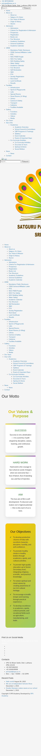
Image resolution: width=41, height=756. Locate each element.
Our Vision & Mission (17, 19)
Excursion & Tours (21, 145)
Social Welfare (20, 149)
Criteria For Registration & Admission (23, 30)
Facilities (9, 85)
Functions (13, 112)
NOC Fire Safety (16, 59)
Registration (14, 35)
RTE (11, 54)
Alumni (12, 24)
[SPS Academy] (4, 159)
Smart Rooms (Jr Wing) (18, 96)
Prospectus (14, 32)
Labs (12, 92)
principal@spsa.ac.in (9, 3)
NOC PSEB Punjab (16, 57)
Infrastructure (15, 87)
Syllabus (18, 134)
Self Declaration (15, 70)
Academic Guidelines (17, 41)
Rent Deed (14, 79)
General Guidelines (17, 43)
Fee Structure (15, 39)
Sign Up (12, 753)
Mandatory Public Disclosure (20, 50)
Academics (14, 125)
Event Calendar (20, 136)
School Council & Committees (25, 129)
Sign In (17, 753)
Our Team (9, 120)
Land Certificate (15, 81)
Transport (13, 103)
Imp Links (9, 123)
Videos (12, 116)
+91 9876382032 (7, 1)
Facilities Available (16, 107)
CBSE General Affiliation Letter (20, 52)
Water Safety (14, 63)
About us (9, 13)
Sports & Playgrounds (17, 90)
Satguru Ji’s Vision (16, 17)
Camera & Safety (16, 101)
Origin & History (15, 21)
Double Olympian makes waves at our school (21, 688)
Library (12, 98)
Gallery (8, 109)
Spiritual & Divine (20, 147)
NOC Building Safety (17, 61)
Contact (8, 155)
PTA (11, 74)
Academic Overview (21, 127)
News (8, 151)
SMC (12, 72)
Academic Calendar (17, 46)
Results (13, 83)
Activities (13, 114)
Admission (9, 26)
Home (8, 10)
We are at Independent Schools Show (19, 684)
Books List (13, 37)
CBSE (8, 48)
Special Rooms (15, 94)
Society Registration (17, 76)
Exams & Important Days (23, 138)
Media (12, 118)
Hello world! (10, 681)
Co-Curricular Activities (18, 140)
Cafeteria (13, 105)
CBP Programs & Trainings (24, 131)
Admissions (14, 28)
